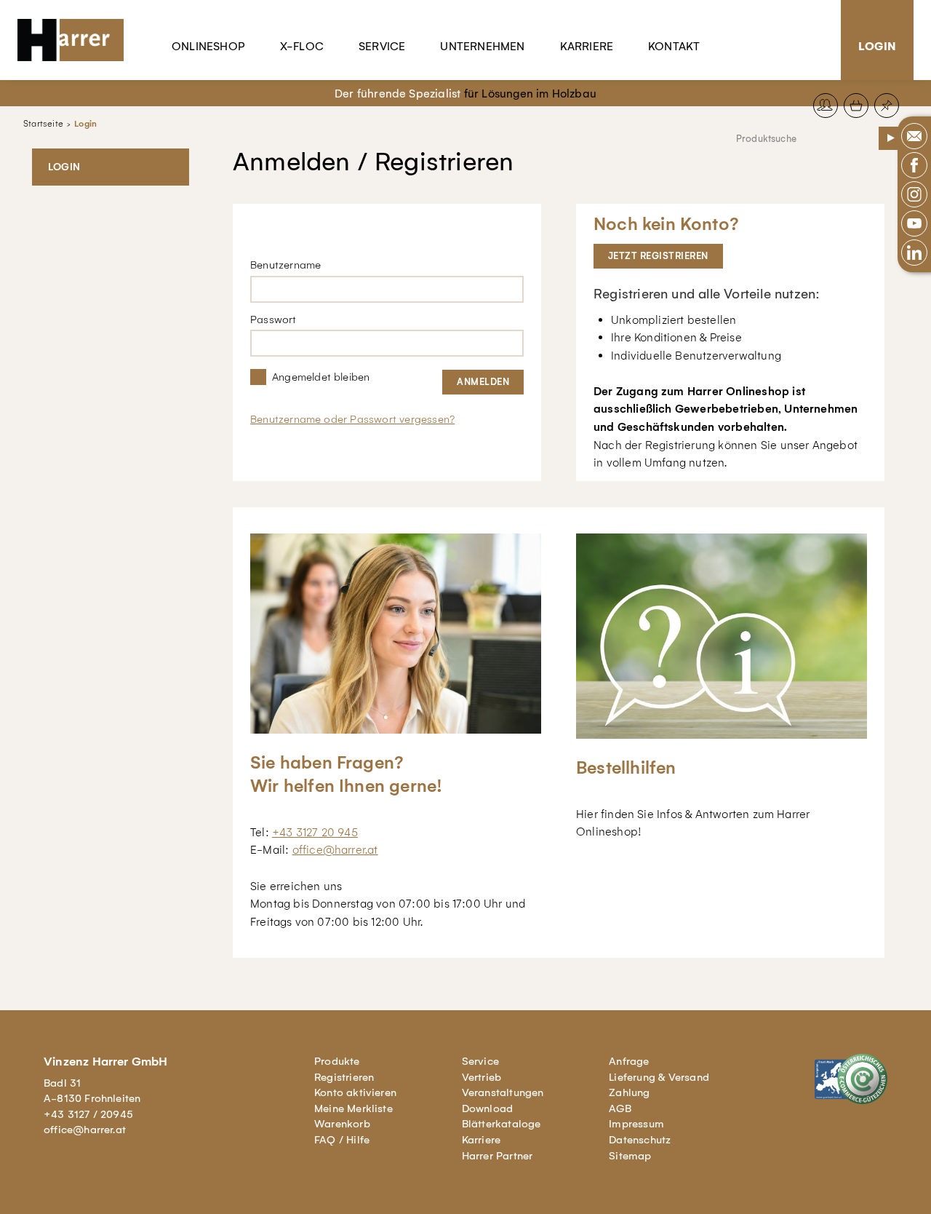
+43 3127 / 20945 (88, 1114)
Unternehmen (482, 46)
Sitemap (630, 1155)
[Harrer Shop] (77, 40)
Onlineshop (208, 46)
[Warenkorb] (856, 105)
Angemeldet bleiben (320, 377)
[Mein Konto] (825, 105)
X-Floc (302, 46)
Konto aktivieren (355, 1092)
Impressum (636, 1123)
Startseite (43, 124)
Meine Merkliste (353, 1108)
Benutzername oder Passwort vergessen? (352, 419)
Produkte (337, 1061)
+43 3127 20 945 (315, 832)
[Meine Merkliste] (886, 105)
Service (382, 46)
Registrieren (344, 1077)
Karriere (587, 46)
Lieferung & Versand (659, 1077)
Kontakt (674, 46)
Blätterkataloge (501, 1123)
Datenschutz (640, 1139)
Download (488, 1108)
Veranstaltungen (503, 1092)
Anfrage (629, 1061)
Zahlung (629, 1092)
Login (877, 46)
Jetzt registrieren (658, 255)
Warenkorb (342, 1123)
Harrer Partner (497, 1155)
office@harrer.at (335, 850)
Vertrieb (482, 1077)
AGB (620, 1108)
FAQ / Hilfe (341, 1139)
